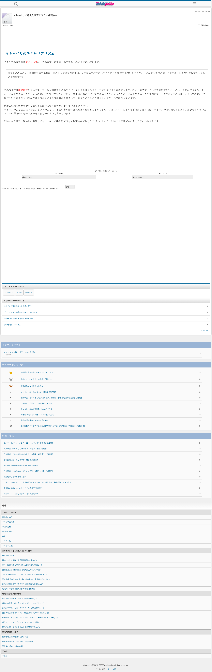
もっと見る (204, 330)
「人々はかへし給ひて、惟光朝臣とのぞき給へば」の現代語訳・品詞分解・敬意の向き (37, 482)
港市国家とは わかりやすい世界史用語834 (21, 460)
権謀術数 (28, 293)
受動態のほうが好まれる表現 (15, 477)
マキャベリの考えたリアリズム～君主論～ (20, 353)
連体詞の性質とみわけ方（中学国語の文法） (38, 415)
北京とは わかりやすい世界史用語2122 (36, 379)
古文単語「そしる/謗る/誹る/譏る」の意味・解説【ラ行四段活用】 (29, 454)
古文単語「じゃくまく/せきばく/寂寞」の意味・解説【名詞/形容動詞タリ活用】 (52, 398)
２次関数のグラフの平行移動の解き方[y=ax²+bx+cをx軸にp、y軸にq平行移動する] (53, 426)
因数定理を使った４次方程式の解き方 (35, 420)
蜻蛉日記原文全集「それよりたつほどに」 (37, 372)
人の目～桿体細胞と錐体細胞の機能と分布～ (21, 466)
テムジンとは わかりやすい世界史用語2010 (38, 392)
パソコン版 (111, 669)
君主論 (19, 293)
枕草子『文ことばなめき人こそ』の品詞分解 (21, 494)
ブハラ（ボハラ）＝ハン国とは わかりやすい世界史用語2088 (28, 443)
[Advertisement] (106, 36)
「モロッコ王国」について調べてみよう (36, 403)
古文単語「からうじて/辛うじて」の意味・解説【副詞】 (25, 449)
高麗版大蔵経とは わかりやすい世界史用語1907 (23, 488)
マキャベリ (9, 293)
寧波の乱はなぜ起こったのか (32, 386)
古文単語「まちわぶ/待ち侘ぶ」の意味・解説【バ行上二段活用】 (29, 471)
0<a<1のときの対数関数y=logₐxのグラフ (36, 409)
